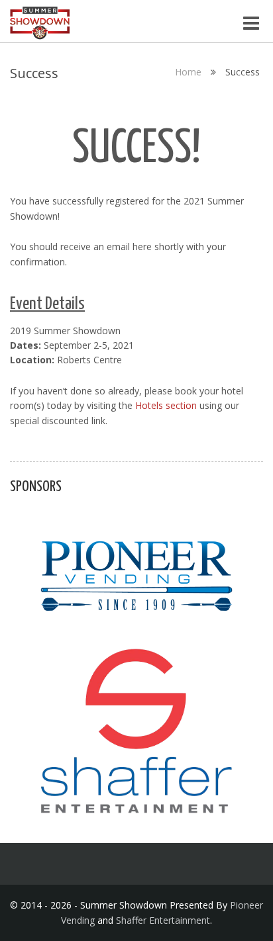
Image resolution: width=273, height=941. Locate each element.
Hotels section (166, 405)
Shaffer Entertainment (163, 920)
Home (188, 72)
